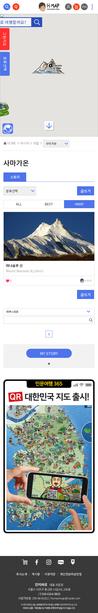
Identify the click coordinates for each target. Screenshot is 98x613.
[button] (49, 67)
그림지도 (5, 39)
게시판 (36, 574)
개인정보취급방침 (71, 574)
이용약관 (49, 574)
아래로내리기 (49, 127)
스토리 (15, 176)
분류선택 (5, 64)
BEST (49, 204)
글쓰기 (85, 191)
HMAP (79, 204)
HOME (11, 143)
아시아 (24, 143)
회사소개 (21, 574)
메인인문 (7, 128)
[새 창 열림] (25, 562)
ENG (84, 6)
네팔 (36, 143)
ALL (19, 204)
